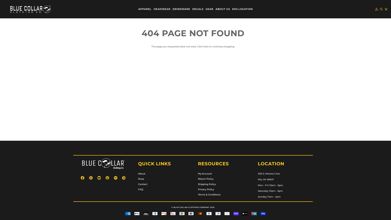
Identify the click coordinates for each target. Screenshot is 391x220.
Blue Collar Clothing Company (191, 207)
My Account (205, 173)
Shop (141, 179)
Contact (142, 184)
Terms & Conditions (209, 194)
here (206, 46)
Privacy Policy (206, 189)
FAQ (140, 189)
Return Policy (206, 179)
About (141, 173)
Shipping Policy (207, 184)
